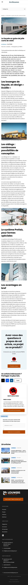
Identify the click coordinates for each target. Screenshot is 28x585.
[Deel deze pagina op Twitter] (3, 380)
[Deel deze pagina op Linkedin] (11, 380)
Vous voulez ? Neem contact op (12, 499)
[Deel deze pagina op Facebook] (7, 380)
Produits (4, 509)
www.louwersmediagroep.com (10, 572)
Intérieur (4, 514)
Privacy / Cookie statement (14, 581)
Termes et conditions (14, 579)
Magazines (4, 524)
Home (2, 15)
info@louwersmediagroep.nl (10, 550)
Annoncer (4, 526)
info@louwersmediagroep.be (10, 567)
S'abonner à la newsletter (14, 432)
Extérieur (3, 44)
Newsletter (4, 531)
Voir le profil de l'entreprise (14, 410)
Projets (3, 512)
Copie (17, 380)
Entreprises (5, 529)
